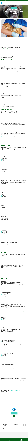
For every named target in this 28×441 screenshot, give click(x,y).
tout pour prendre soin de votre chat (15, 390)
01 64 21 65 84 (4, 428)
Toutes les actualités (14, 5)
